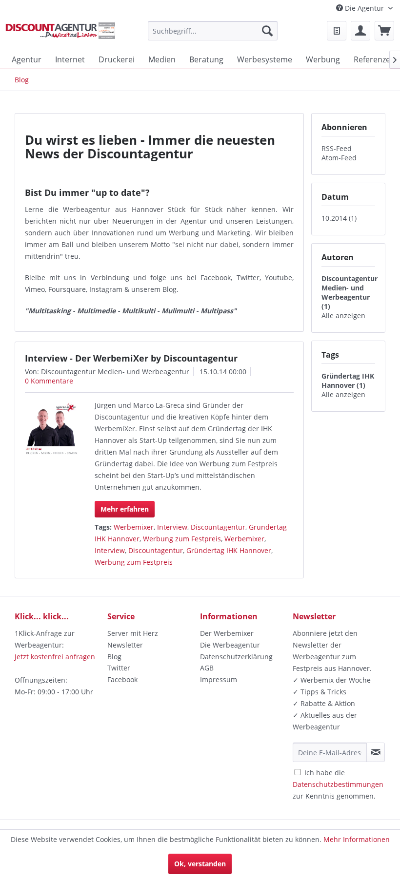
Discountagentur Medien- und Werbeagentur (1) (349, 292)
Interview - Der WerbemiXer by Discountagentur (131, 358)
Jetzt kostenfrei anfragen (55, 656)
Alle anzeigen (343, 315)
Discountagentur (218, 527)
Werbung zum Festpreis (182, 538)
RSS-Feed (336, 148)
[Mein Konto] (360, 30)
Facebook (122, 679)
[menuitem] (213, 30)
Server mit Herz (132, 633)
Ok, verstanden (200, 863)
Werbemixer (134, 527)
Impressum (218, 679)
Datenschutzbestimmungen (338, 784)
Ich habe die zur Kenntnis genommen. (338, 784)
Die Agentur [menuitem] (364, 8)
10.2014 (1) (339, 218)
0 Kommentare (49, 380)
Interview (172, 527)
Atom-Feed (339, 157)
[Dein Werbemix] (384, 30)
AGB (207, 667)
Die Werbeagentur (230, 645)
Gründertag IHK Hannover (228, 550)
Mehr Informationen (356, 839)
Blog (114, 656)
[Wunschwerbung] (336, 30)
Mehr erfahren (124, 509)
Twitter (118, 667)
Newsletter (125, 645)
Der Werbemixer (227, 633)
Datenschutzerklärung (236, 656)
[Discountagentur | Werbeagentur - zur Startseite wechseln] (60, 33)
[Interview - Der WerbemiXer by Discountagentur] (52, 429)
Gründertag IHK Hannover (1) (347, 380)
